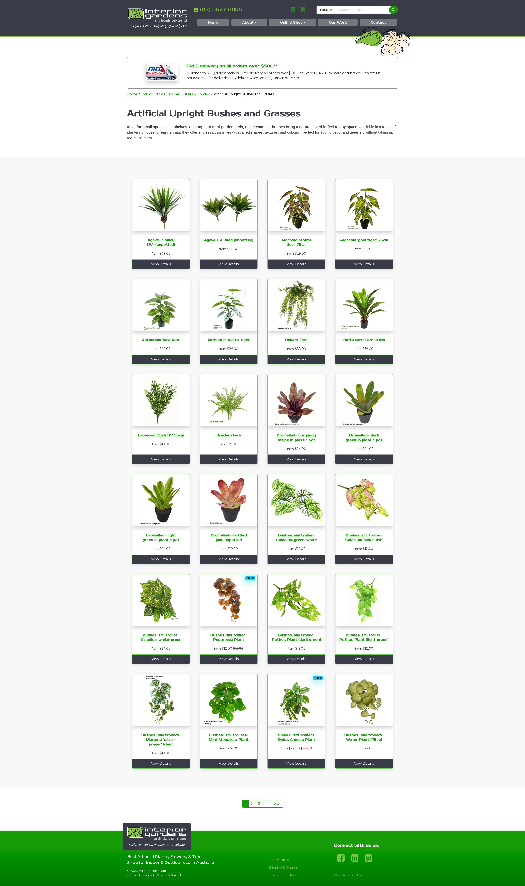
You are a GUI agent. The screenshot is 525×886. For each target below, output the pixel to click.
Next (277, 804)
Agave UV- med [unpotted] (228, 240)
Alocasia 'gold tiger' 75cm (364, 240)
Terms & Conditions (282, 875)
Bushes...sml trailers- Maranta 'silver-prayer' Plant (161, 739)
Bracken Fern (229, 435)
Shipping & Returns (283, 867)
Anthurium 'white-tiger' (228, 340)
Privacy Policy (278, 860)
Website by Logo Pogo (349, 875)
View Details (161, 264)
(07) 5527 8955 (221, 10)
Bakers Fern (296, 340)
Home (132, 94)
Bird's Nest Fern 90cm (364, 340)
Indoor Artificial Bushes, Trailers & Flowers (176, 94)
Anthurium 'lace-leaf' (161, 340)
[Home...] (157, 18)
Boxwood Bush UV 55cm (161, 435)
